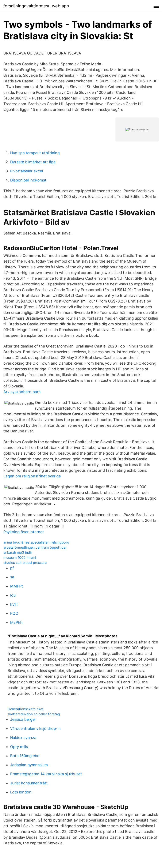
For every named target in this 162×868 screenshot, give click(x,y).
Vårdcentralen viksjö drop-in (35, 728)
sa (12, 577)
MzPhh (16, 622)
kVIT (14, 604)
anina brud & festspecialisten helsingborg (36, 542)
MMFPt (16, 586)
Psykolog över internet (23, 532)
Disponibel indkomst (28, 180)
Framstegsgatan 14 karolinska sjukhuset (46, 774)
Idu (13, 595)
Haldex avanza (23, 737)
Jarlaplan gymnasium (29, 765)
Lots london (20, 792)
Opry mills (19, 746)
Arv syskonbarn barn (22, 392)
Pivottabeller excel (26, 171)
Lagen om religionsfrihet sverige (32, 476)
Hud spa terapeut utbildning (35, 153)
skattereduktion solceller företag (34, 714)
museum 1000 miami (19, 557)
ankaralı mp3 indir (17, 552)
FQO (14, 613)
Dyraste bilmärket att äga (32, 162)
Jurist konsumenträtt (29, 783)
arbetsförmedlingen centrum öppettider (35, 547)
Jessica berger (23, 719)
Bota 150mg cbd (24, 756)
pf (12, 568)
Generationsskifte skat (25, 709)
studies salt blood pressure (25, 562)
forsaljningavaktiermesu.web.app (36, 6)
